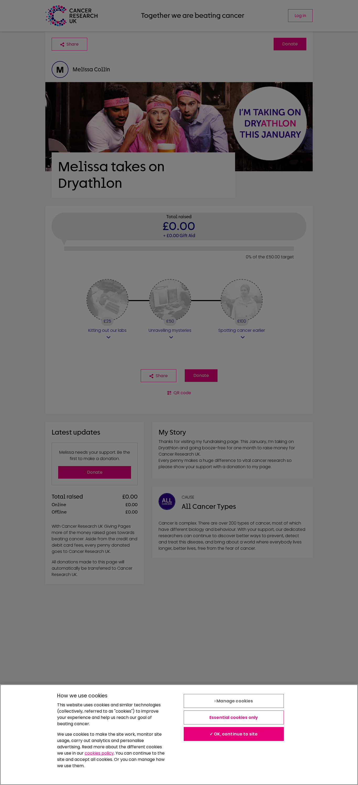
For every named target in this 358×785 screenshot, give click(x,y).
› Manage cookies (233, 701)
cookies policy (99, 753)
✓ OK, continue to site (234, 734)
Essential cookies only (233, 717)
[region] (179, 734)
